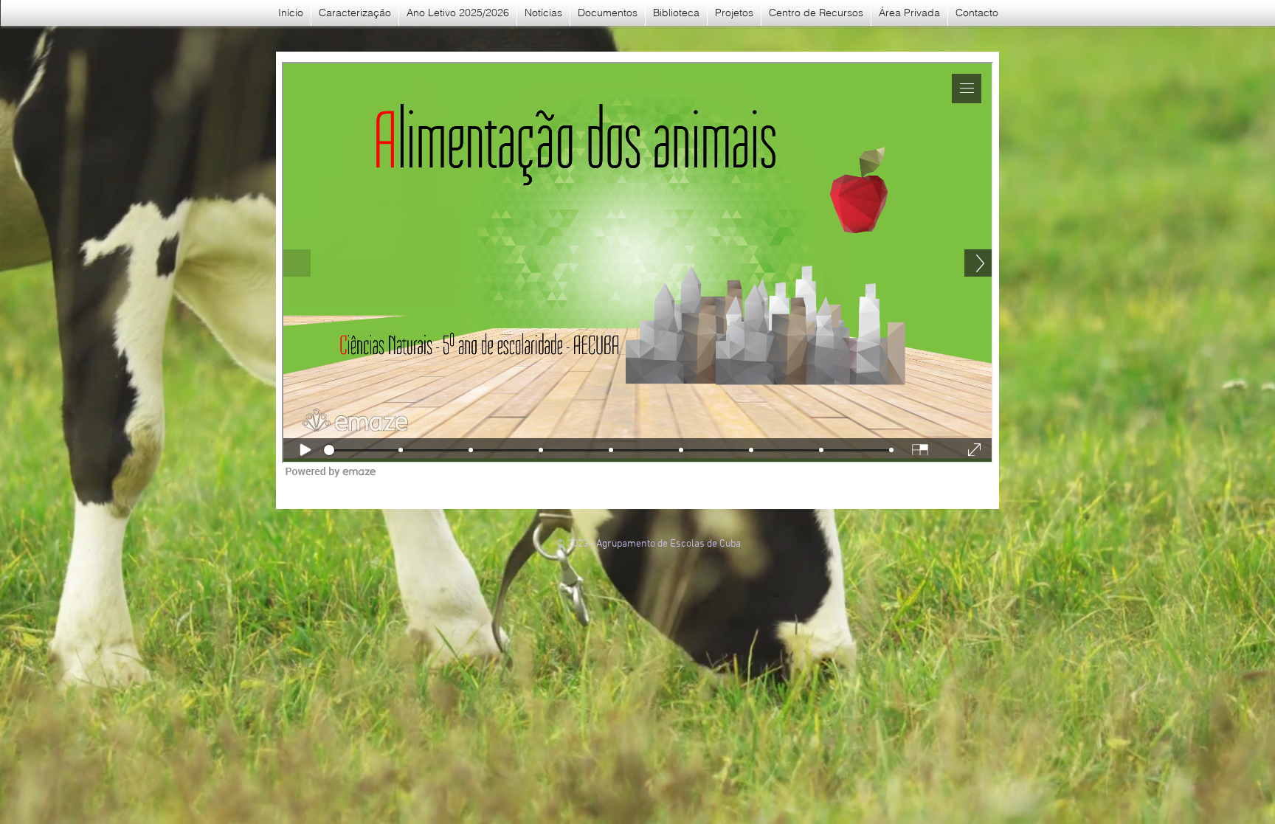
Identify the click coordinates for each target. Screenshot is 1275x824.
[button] (607, 13)
